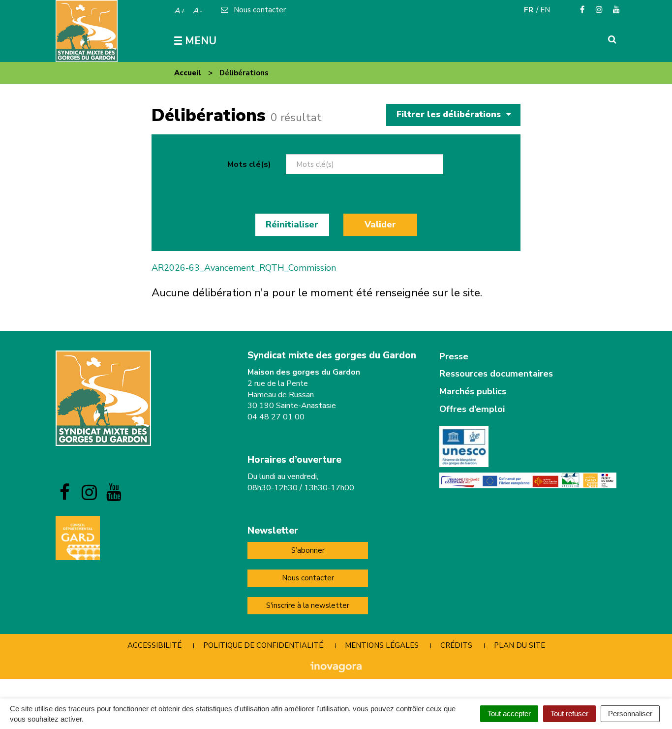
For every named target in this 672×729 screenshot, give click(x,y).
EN (545, 10)
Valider (380, 224)
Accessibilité (154, 645)
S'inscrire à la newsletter (307, 605)
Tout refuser (569, 713)
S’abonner (308, 550)
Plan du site (519, 645)
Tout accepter (509, 713)
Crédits (456, 645)
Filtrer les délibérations (450, 114)
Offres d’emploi (472, 409)
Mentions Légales (382, 645)
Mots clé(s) (249, 164)
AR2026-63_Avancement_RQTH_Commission (244, 268)
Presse (453, 356)
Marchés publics (472, 391)
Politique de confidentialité (263, 645)
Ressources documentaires (496, 374)
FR (528, 10)
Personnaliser (630, 713)
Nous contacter (308, 578)
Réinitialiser (292, 224)
